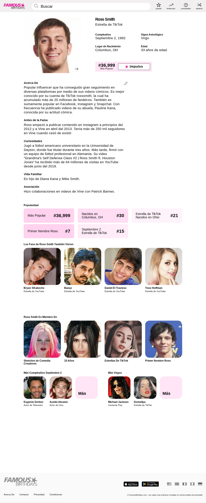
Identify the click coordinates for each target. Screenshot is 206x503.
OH (115, 50)
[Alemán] (200, 484)
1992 (122, 38)
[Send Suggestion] (126, 83)
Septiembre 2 (105, 38)
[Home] (52, 482)
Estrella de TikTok (109, 24)
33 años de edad (154, 50)
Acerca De (9, 494)
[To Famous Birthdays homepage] (14, 6)
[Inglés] (169, 484)
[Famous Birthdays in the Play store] (150, 484)
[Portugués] (177, 484)
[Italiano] (192, 484)
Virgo (145, 38)
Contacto (24, 494)
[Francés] (185, 484)
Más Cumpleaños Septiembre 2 (43, 372)
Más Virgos (115, 372)
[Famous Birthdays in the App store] (131, 484)
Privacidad (39, 494)
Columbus (103, 50)
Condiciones (56, 494)
